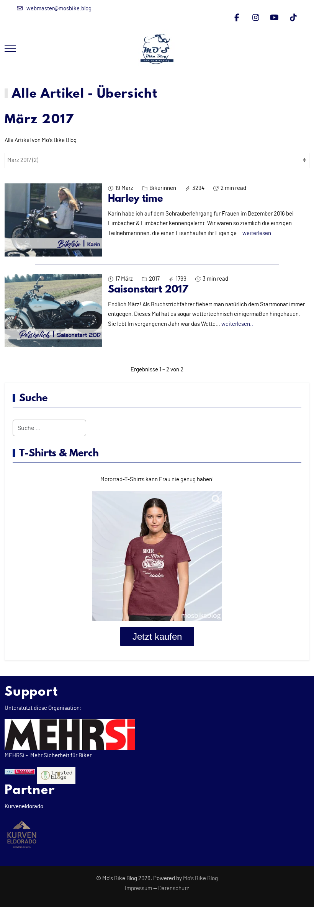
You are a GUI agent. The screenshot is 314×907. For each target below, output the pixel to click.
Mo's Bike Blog (200, 878)
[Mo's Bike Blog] (157, 48)
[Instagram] (255, 18)
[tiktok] (293, 18)
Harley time (135, 199)
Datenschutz (173, 888)
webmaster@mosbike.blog (59, 8)
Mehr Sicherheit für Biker (60, 755)
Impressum (138, 888)
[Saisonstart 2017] (53, 311)
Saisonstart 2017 (148, 290)
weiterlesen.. (258, 233)
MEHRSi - (16, 755)
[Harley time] (53, 219)
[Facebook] (237, 18)
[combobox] (49, 428)
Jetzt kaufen (157, 636)
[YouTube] (274, 18)
